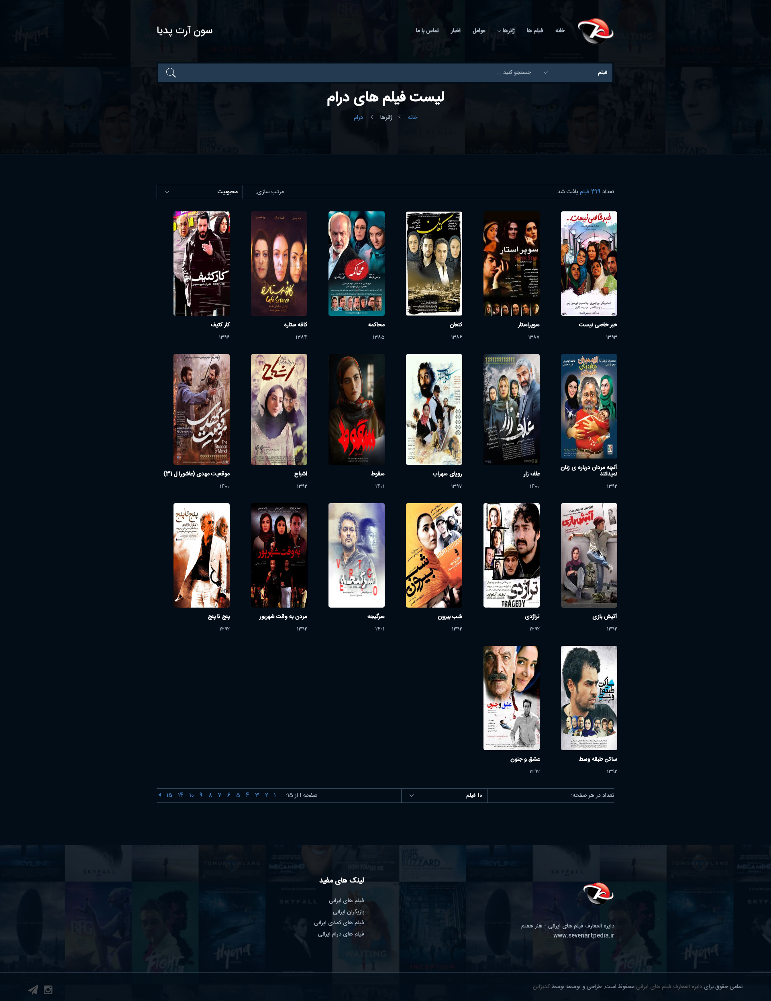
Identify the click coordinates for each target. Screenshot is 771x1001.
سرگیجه (376, 617)
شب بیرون (450, 617)
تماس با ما (427, 31)
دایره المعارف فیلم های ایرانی (669, 987)
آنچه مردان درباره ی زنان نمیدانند (589, 471)
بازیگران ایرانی (348, 912)
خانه (560, 31)
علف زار (532, 474)
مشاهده (589, 263)
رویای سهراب (447, 474)
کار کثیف (220, 325)
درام (358, 118)
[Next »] (160, 795)
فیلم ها (535, 31)
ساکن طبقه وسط (598, 759)
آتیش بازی (604, 617)
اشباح (300, 474)
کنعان (456, 325)
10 (191, 795)
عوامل (479, 31)
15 (169, 795)
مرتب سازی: (269, 192)
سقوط (378, 474)
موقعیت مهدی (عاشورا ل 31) (196, 474)
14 (181, 795)
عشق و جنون (525, 759)
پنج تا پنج (219, 617)
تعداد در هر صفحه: (592, 796)
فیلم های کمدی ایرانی (339, 923)
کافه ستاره (295, 325)
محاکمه (376, 325)
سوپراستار (529, 325)
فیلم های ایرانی (346, 901)
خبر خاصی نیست (598, 325)
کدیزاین (541, 987)
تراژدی (532, 617)
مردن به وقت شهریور (283, 617)
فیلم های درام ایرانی (341, 934)
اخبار (456, 31)
